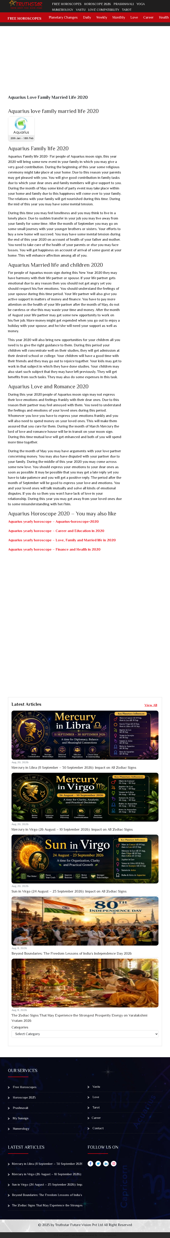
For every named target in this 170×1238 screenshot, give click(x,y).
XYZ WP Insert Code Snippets (69, 1235)
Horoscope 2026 (97, 4)
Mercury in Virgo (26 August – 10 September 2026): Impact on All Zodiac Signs (72, 830)
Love (134, 17)
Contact (98, 1128)
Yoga (141, 4)
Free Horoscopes (66, 4)
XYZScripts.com (107, 1235)
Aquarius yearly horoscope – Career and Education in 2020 (56, 531)
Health (164, 17)
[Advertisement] (87, 64)
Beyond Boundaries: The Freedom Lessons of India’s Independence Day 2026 (72, 954)
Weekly (101, 17)
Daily (87, 17)
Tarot (126, 9)
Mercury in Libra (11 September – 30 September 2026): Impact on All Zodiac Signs (74, 768)
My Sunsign (20, 1118)
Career (148, 17)
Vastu (80, 9)
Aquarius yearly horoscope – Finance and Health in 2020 (54, 549)
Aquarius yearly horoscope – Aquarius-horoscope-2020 (53, 522)
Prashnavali (124, 4)
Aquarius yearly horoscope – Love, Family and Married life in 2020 (62, 540)
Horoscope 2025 (24, 1097)
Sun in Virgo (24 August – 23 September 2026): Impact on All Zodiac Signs (69, 891)
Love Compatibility (103, 9)
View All (151, 705)
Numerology (62, 9)
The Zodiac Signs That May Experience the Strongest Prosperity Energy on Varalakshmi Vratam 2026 (79, 1018)
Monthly (118, 17)
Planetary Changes (63, 17)
